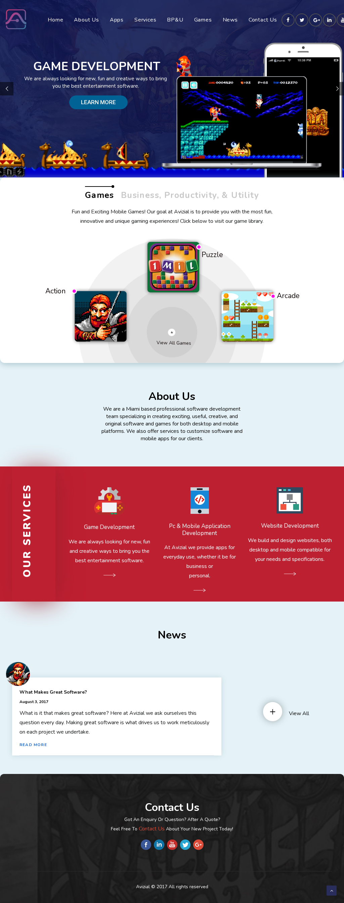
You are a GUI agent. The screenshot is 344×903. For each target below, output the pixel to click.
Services (145, 20)
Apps (117, 20)
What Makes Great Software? (53, 692)
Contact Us (263, 20)
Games (203, 20)
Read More (33, 744)
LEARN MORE (98, 102)
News (230, 20)
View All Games (174, 343)
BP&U (175, 20)
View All (299, 713)
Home (55, 20)
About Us (86, 20)
